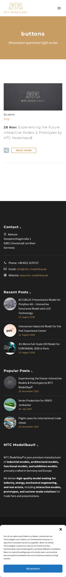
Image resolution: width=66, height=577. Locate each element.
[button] (60, 529)
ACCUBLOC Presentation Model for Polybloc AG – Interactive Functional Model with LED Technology (39, 306)
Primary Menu (59, 8)
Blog (7, 119)
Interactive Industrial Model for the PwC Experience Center (39, 328)
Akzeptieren (33, 568)
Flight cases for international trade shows (39, 420)
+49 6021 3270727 (28, 263)
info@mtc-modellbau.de (31, 269)
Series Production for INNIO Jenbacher (35, 403)
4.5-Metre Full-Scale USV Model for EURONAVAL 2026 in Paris (39, 346)
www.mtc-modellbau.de (34, 275)
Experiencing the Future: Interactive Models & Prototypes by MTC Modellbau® (40, 383)
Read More (24, 150)
